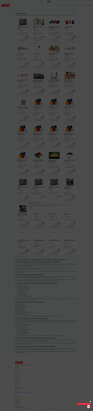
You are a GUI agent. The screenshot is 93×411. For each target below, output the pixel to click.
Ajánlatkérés (84, 5)
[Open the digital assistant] (88, 406)
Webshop (58, 5)
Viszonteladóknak (66, 5)
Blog (75, 5)
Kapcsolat (79, 5)
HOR (71, 5)
